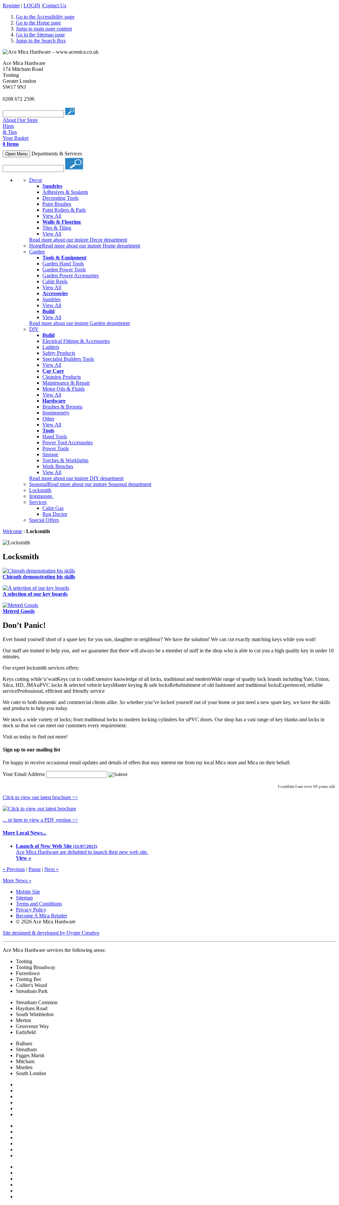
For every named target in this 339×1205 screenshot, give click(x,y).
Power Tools (55, 448)
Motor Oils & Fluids (63, 389)
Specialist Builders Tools (68, 359)
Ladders (50, 347)
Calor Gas (53, 508)
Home (35, 245)
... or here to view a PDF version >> (40, 820)
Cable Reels (55, 281)
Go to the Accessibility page (45, 17)
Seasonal (38, 484)
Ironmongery (56, 412)
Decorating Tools (60, 198)
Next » (51, 869)
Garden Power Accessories (70, 275)
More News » (17, 880)
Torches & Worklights (65, 460)
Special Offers (44, 520)
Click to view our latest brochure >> (40, 797)
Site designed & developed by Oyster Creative (51, 933)
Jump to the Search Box (41, 40)
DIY (34, 329)
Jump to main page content (44, 28)
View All (51, 216)
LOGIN (32, 5)
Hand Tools (54, 436)
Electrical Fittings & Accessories (76, 341)
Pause (34, 869)
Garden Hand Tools (63, 263)
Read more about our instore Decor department (78, 240)
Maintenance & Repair (66, 383)
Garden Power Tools (64, 269)
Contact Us (54, 5)
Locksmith (40, 490)
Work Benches (57, 466)
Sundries (51, 299)
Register (11, 5)
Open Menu (16, 153)
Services (38, 502)
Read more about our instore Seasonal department (99, 484)
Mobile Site (28, 892)
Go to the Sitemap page (40, 34)
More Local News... (24, 833)
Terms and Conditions (39, 903)
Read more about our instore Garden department (79, 323)
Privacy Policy (31, 909)
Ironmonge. (41, 496)
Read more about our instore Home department (91, 245)
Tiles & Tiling (56, 228)
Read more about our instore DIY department (76, 478)
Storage (50, 454)
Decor (35, 180)
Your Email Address (24, 774)
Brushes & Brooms (62, 407)
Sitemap (24, 898)
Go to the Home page (38, 23)
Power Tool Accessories (67, 442)
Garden (37, 251)
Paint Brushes (56, 204)
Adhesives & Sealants (65, 192)
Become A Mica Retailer (41, 915)
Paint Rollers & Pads (64, 210)
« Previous (14, 869)
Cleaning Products (61, 377)
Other (48, 418)
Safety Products (58, 353)
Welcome (12, 531)
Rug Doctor (54, 514)
